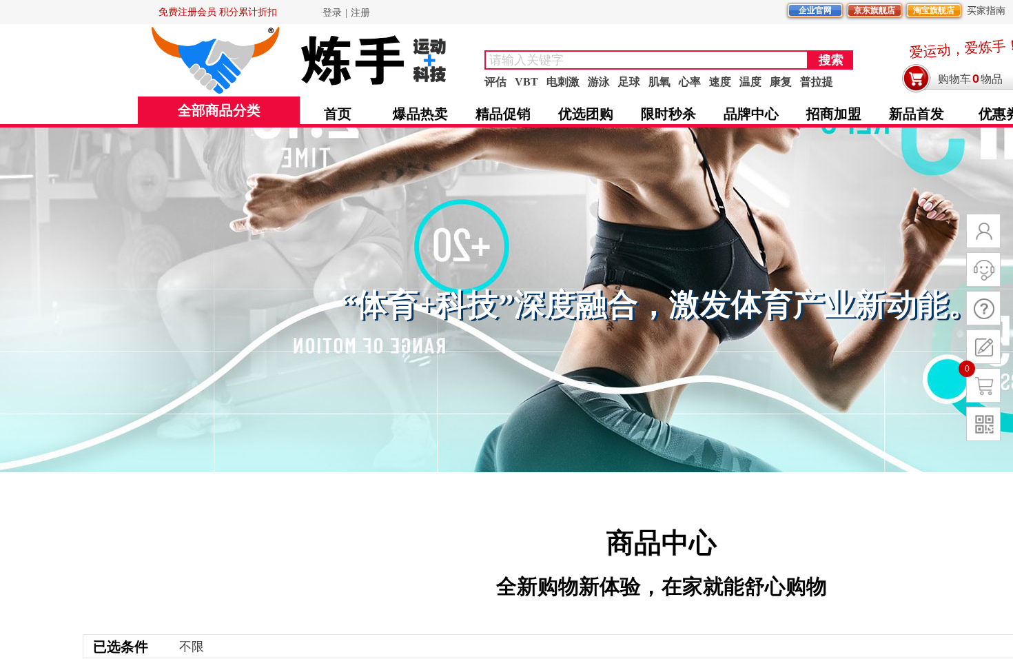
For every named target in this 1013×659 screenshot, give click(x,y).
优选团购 (585, 113)
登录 (332, 13)
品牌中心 (751, 113)
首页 (337, 113)
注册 (360, 13)
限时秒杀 (668, 113)
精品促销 (503, 113)
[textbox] (646, 60)
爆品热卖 (420, 113)
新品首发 (916, 113)
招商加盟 (833, 113)
